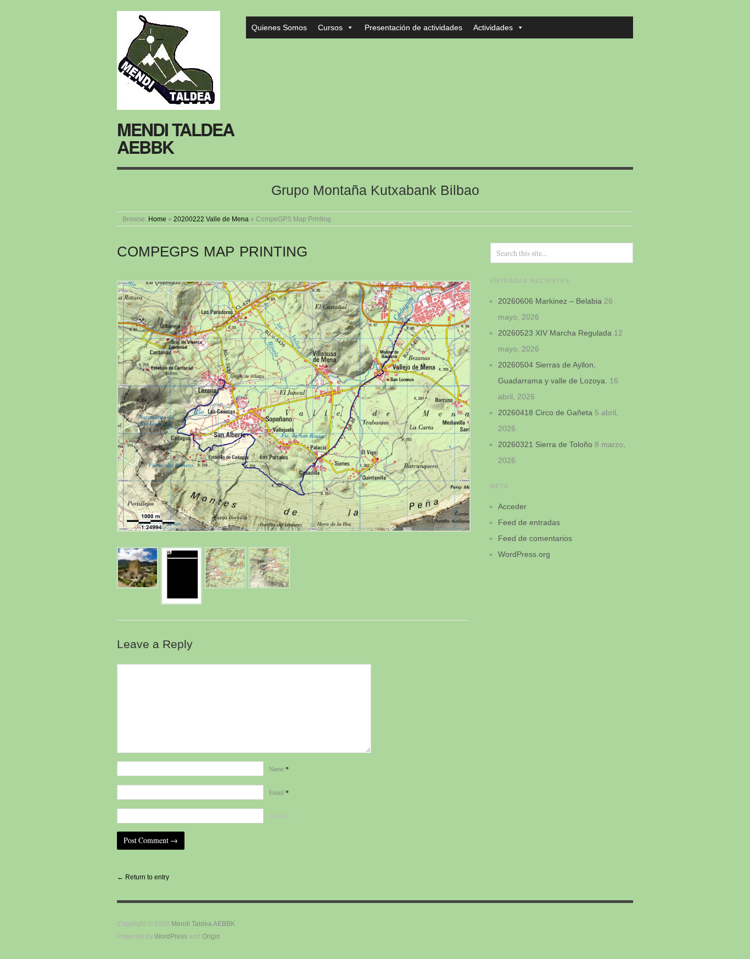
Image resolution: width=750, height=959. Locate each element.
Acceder (512, 506)
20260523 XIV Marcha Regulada (555, 332)
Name (279, 769)
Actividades (493, 27)
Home (157, 218)
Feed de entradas (529, 522)
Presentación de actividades (413, 27)
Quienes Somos (279, 27)
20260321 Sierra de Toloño (545, 444)
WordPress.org (524, 554)
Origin (211, 936)
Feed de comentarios (535, 538)
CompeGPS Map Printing (212, 251)
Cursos (330, 27)
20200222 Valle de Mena (211, 218)
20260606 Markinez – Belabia (550, 301)
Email (279, 792)
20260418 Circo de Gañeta (545, 412)
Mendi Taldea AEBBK (175, 137)
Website (279, 816)
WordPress (170, 936)
